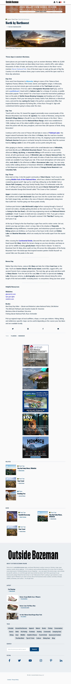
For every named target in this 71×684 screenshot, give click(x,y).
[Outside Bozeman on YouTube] (30, 661)
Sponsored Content (55, 635)
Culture (38, 638)
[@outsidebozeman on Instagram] (41, 661)
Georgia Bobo (24, 598)
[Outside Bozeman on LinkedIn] (61, 661)
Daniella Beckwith (25, 607)
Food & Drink (43, 635)
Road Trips (15, 19)
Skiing (11, 635)
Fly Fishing (24, 631)
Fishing (50, 628)
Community (47, 631)
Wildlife (23, 635)
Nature (38, 628)
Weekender (21, 336)
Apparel (31, 628)
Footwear (32, 631)
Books (44, 628)
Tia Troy (10, 26)
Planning (14, 336)
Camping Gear (57, 631)
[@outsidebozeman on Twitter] (19, 661)
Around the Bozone (21, 628)
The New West (20, 638)
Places (20, 491)
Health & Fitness (32, 635)
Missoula (29, 81)
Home (9, 19)
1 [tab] (33, 50)
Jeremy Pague (22, 496)
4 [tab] (37, 50)
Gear (17, 635)
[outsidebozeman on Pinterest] (51, 661)
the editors (23, 616)
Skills (17, 631)
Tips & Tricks (30, 638)
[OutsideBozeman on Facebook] (9, 661)
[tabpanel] (35, 41)
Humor (11, 631)
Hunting (39, 631)
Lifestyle (10, 628)
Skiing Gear (46, 638)
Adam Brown (21, 470)
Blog (53, 638)
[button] (13, 329)
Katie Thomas (23, 517)
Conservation (58, 628)
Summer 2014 (17, 26)
